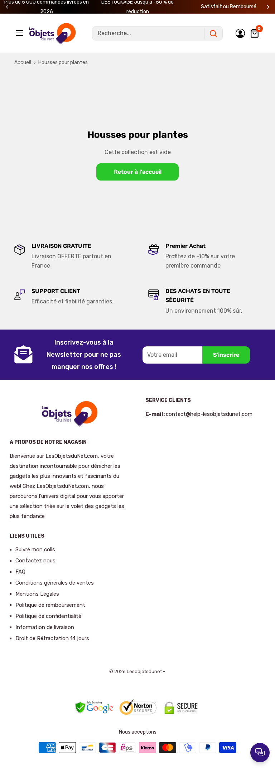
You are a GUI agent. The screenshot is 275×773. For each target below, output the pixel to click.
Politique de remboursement (50, 605)
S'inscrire (226, 354)
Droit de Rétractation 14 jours (52, 638)
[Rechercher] (213, 33)
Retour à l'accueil (137, 171)
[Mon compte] (240, 33)
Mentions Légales (37, 594)
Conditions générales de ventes (54, 583)
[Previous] (7, 7)
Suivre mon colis (35, 549)
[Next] (268, 7)
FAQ (20, 571)
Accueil (22, 62)
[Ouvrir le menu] (20, 33)
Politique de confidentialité (48, 616)
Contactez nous (35, 560)
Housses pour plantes (63, 62)
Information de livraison (44, 627)
